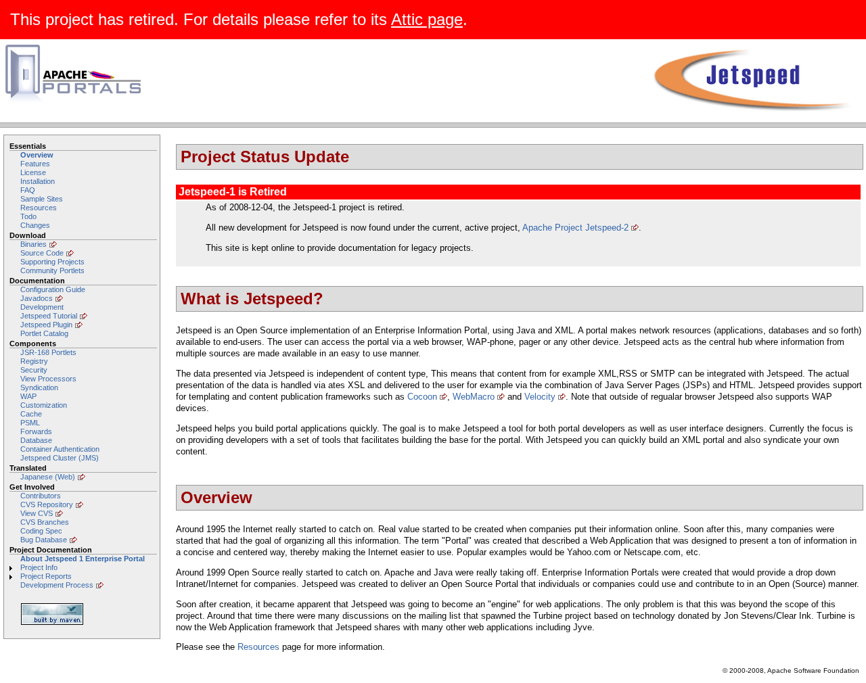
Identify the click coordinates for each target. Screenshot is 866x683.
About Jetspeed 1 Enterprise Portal (82, 559)
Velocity (539, 397)
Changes (35, 225)
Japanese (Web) (47, 477)
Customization (43, 405)
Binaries (33, 244)
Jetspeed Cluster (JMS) (59, 458)
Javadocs (36, 298)
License (33, 172)
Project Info (39, 567)
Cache (31, 414)
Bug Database (43, 540)
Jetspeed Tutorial (48, 316)
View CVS (36, 513)
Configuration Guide (52, 289)
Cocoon (422, 397)
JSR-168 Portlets (48, 352)
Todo (28, 216)
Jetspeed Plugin (46, 325)
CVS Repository (46, 504)
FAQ (27, 190)
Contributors (40, 496)
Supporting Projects (52, 262)
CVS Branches (44, 522)
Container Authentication (59, 449)
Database (36, 440)
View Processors (48, 379)
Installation (37, 181)
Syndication (39, 387)
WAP (28, 396)
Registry (34, 361)
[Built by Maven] (83, 614)
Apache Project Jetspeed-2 (575, 227)
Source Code (42, 253)
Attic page (427, 19)
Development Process (56, 585)
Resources (38, 208)
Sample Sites (41, 199)
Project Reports (46, 576)
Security (33, 370)
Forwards (36, 431)
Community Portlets (52, 270)
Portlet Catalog (44, 333)
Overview (36, 155)
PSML (30, 423)
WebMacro (474, 397)
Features (35, 164)
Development (42, 307)
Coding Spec (41, 531)
